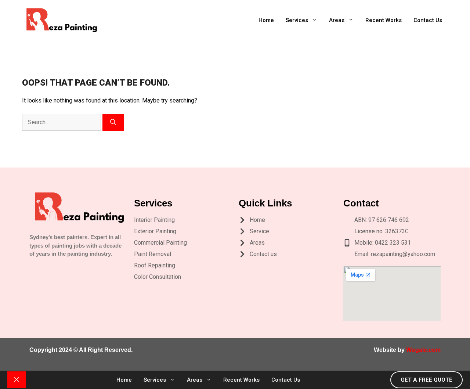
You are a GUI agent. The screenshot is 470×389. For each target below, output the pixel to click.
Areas (336, 20)
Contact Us (427, 20)
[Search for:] (62, 122)
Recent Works (383, 20)
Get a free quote (426, 380)
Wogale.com (423, 350)
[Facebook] (51, 266)
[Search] (113, 122)
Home (266, 20)
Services (297, 20)
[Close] (16, 379)
